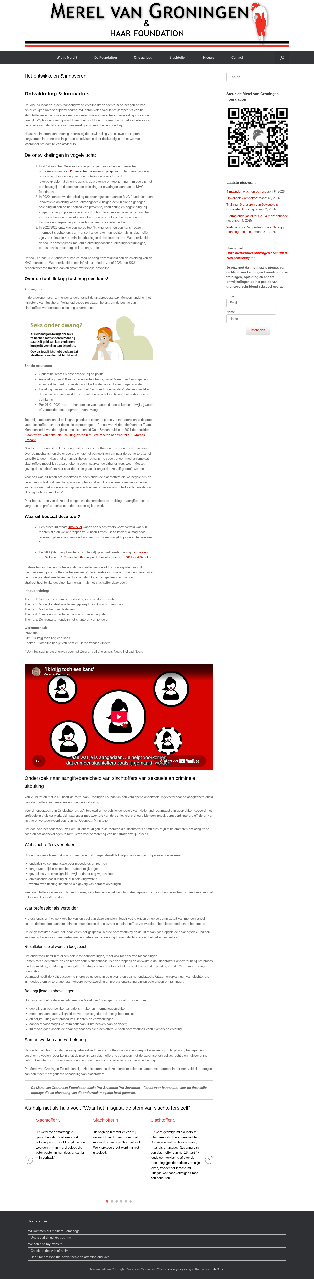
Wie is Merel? (67, 57)
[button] (282, 57)
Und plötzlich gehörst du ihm (51, 1237)
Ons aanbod (143, 57)
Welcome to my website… (47, 1244)
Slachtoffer (178, 57)
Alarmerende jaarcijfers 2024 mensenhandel (257, 216)
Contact (237, 57)
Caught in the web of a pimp (50, 1250)
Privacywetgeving (179, 1269)
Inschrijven (258, 330)
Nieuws (208, 57)
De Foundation (105, 57)
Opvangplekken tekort (242, 198)
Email (230, 296)
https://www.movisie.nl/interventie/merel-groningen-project (80, 171)
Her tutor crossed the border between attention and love (70, 1257)
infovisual (75, 527)
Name (230, 312)
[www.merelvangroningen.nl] (157, 23)
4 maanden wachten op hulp (246, 191)
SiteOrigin (218, 1269)
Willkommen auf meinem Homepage (53, 1231)
